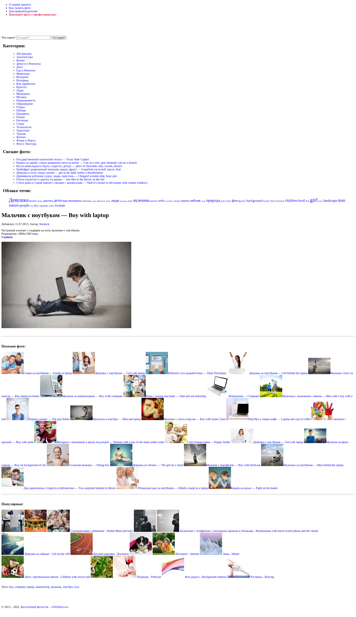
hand (320, 201)
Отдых (20, 107)
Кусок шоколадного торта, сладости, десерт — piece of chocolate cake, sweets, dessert (69, 166)
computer (20, 586)
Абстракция (23, 53)
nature (14, 205)
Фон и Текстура (26, 143)
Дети (19, 67)
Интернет (22, 77)
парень (185, 200)
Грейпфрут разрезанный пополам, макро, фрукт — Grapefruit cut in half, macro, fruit (68, 169)
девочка (48, 200)
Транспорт (23, 130)
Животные (23, 73)
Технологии (24, 127)
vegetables (43, 205)
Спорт (20, 123)
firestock (44, 224)
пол (76, 586)
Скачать (7, 237)
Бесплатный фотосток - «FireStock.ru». (45, 606)
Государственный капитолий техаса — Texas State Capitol (52, 159)
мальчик (123, 201)
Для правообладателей (23, 11)
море (130, 201)
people (24, 205)
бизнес (33, 200)
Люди (20, 90)
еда (64, 200)
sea (31, 205)
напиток (154, 201)
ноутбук (169, 201)
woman (60, 205)
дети (58, 200)
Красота (21, 87)
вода (39, 201)
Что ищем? (8, 37)
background (254, 200)
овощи (177, 201)
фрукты (242, 201)
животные (86, 201)
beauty (266, 201)
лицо (108, 201)
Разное (20, 117)
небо (161, 200)
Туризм (21, 133)
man (341, 200)
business (280, 200)
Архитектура (24, 57)
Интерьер (22, 80)
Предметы (22, 113)
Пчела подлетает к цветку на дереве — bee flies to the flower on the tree (60, 179)
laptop (30, 586)
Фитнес (21, 137)
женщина (74, 200)
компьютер (43, 586)
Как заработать (25, 83)
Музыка (21, 97)
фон (235, 200)
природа (213, 200)
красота (101, 200)
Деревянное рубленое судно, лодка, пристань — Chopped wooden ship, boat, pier (66, 176)
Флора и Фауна (25, 140)
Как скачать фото (20, 7)
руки (223, 201)
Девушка (18, 200)
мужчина (141, 200)
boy (273, 200)
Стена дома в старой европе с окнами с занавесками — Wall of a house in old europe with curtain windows (81, 182)
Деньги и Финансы (28, 63)
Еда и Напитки (25, 70)
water (51, 205)
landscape (330, 200)
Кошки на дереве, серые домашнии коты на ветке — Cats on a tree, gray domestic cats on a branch (76, 162)
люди (115, 200)
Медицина (23, 93)
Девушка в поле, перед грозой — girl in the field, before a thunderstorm (59, 172)
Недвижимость (25, 100)
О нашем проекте (20, 4)
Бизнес (20, 60)
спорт (228, 201)
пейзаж (195, 200)
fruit (307, 201)
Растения (22, 120)
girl (314, 200)
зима (94, 201)
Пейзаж (21, 110)
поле (203, 201)
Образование (24, 103)
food (301, 200)
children (291, 200)
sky (36, 205)
